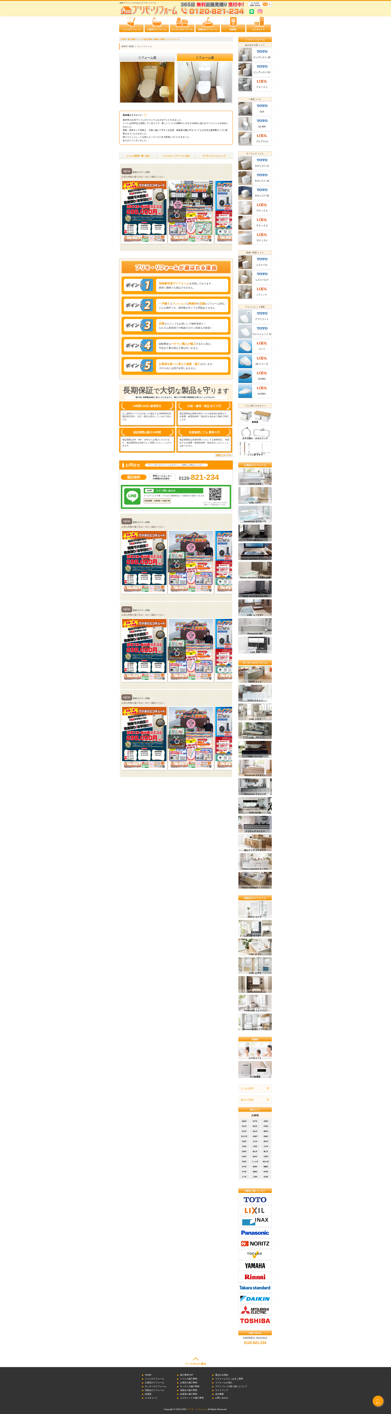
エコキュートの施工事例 (192, 1398)
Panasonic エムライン (255, 1010)
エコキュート (258, 29)
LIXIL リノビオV (255, 615)
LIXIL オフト (255, 954)
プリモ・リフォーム (196, 1409)
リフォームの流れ (223, 1382)
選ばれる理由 (247, 1099)
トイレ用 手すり (255, 454)
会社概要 (219, 1394)
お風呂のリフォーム (156, 29)
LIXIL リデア (255, 502)
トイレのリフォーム (131, 29)
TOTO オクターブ (255, 935)
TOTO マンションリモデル (255, 596)
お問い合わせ (221, 1398)
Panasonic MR (255, 633)
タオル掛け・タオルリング (255, 438)
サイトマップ (221, 1390)
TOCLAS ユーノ (255, 540)
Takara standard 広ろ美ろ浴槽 (255, 577)
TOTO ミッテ (255, 681)
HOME (148, 1375)
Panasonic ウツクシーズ (255, 1029)
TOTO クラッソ (255, 700)
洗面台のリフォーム (207, 29)
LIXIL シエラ (255, 719)
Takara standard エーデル (255, 869)
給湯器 (233, 29)
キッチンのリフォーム (182, 29)
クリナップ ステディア (255, 850)
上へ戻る (378, 1401)
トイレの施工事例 (188, 1378)
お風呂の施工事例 (188, 1382)
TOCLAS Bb (255, 812)
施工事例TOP (186, 1375)
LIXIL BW (255, 652)
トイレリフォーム (255, 39)
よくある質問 (247, 1088)
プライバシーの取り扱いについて (231, 1386)
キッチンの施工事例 (189, 1386)
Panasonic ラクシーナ (255, 794)
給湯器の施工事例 (188, 1394)
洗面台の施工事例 (188, 1390)
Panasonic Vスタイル (255, 775)
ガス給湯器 (255, 1076)
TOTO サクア (255, 917)
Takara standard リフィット (255, 887)
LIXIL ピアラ (255, 973)
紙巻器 (255, 422)
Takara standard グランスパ (255, 558)
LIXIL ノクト (255, 738)
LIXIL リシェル (255, 756)
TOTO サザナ (255, 484)
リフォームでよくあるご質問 (229, 1378)
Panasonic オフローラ (255, 521)
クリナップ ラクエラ (255, 831)
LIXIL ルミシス (255, 991)
